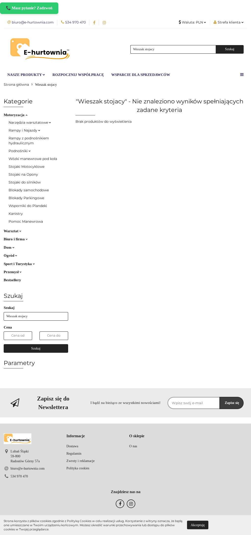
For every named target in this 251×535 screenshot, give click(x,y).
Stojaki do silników (25, 182)
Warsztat (11, 231)
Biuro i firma (15, 239)
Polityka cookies (77, 468)
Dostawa (72, 446)
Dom (8, 247)
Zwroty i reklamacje (80, 461)
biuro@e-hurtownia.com (28, 468)
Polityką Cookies (79, 521)
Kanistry (16, 213)
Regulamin (73, 453)
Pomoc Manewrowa (26, 221)
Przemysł (12, 272)
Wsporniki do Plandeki (28, 206)
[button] (75, 436)
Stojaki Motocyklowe (26, 166)
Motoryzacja (14, 115)
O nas (133, 446)
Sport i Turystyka (18, 264)
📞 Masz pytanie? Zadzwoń (29, 8)
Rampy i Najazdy (23, 130)
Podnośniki (19, 151)
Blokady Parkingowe (26, 198)
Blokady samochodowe (29, 190)
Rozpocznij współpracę (78, 75)
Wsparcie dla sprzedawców (140, 75)
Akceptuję (198, 525)
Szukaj (35, 348)
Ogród (9, 255)
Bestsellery (12, 280)
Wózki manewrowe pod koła (33, 159)
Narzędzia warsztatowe (29, 122)
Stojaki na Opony (23, 174)
